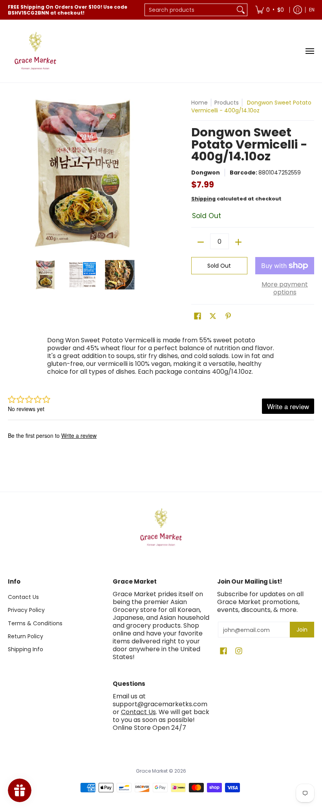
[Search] (240, 10)
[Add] (238, 242)
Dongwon (205, 172)
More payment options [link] (285, 288)
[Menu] (309, 51)
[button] (197, 316)
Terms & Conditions (35, 623)
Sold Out (219, 266)
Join (301, 630)
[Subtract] (200, 242)
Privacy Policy (26, 610)
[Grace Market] (35, 51)
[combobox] (189, 10)
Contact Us (23, 597)
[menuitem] (269, 10)
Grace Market (152, 771)
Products (226, 103)
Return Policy (25, 636)
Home (199, 103)
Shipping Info (25, 649)
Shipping (203, 198)
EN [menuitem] (312, 9)
